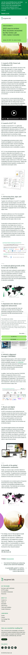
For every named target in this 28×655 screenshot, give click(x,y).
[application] (14, 113)
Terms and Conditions (6, 607)
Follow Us (3, 602)
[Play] (3, 118)
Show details (21, 333)
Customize (13, 339)
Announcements (8, 25)
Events (2, 615)
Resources (3, 593)
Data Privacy (4, 605)
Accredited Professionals (7, 592)
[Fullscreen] (25, 118)
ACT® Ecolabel (4, 590)
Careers (3, 617)
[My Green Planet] (6, 18)
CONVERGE (20, 362)
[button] (14, 113)
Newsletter (3, 603)
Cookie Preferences (5, 609)
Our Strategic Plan (5, 619)
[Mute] (23, 118)
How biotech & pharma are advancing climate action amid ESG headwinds (14, 563)
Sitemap (3, 621)
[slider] (13, 118)
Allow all (14, 336)
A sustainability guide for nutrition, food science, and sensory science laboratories (14, 569)
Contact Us (4, 600)
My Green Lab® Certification (7, 588)
